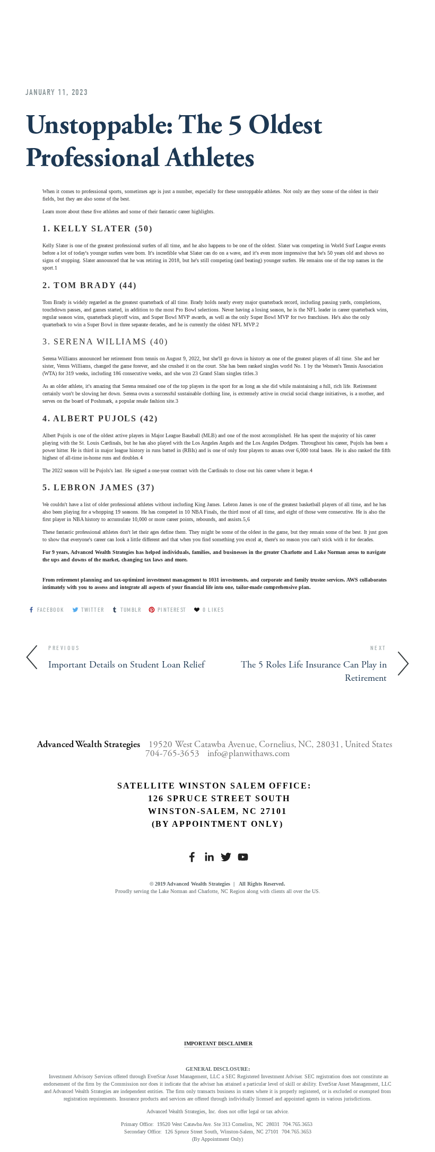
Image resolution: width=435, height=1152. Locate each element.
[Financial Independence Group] (73, 961)
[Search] (111, 22)
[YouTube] (243, 857)
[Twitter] (226, 857)
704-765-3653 (172, 753)
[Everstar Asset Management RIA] (169, 961)
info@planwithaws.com (248, 753)
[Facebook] (192, 857)
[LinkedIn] (209, 857)
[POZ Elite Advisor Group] (266, 961)
